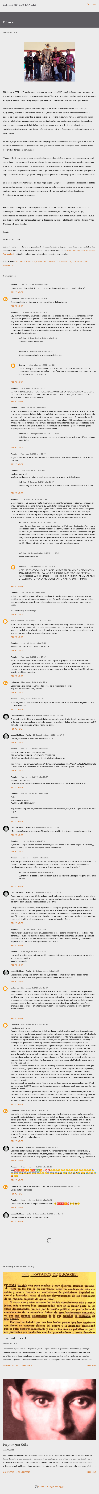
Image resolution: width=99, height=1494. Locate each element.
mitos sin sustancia (19, 5)
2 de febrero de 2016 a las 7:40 (41, 351)
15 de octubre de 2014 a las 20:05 (34, 858)
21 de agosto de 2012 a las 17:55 (42, 522)
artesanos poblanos (24, 262)
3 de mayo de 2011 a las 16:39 (33, 454)
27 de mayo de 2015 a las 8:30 (33, 929)
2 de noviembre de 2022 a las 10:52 (48, 1214)
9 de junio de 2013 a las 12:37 (32, 699)
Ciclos (39, 262)
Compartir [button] (8, 266)
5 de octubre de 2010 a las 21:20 (34, 285)
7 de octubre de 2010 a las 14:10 (34, 298)
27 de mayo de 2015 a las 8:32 (33, 952)
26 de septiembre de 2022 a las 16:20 (36, 1167)
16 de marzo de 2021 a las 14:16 (34, 1110)
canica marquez (17, 621)
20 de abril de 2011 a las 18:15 (33, 407)
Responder (17, 292)
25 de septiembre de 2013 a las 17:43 (48, 715)
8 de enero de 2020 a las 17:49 (41, 482)
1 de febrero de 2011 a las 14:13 (33, 312)
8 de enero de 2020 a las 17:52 (41, 872)
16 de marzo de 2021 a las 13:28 (34, 988)
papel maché (50, 262)
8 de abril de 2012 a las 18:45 (32, 592)
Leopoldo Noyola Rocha (21, 715)
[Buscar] (88, 4)
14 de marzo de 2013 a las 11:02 (34, 682)
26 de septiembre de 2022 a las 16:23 (36, 1200)
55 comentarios (24, 1365)
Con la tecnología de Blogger (51, 1487)
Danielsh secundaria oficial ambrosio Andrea (30, 1186)
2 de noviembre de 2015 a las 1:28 (42, 338)
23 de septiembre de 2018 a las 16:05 (43, 434)
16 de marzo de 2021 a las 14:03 (34, 1025)
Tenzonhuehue (64, 262)
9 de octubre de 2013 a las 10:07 (34, 777)
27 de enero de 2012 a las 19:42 (33, 499)
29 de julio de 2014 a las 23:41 (33, 841)
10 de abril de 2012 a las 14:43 (38, 621)
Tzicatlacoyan (80, 262)
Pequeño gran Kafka (15, 1444)
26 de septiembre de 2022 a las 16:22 (66, 1186)
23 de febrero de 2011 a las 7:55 (33, 388)
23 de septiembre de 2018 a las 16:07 (43, 553)
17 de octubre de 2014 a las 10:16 (47, 892)
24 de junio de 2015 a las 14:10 (46, 971)
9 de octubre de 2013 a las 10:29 (34, 793)
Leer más (91, 1365)
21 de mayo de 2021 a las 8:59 (45, 1147)
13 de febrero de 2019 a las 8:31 (41, 365)
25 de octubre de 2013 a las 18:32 (47, 827)
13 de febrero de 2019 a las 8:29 (41, 566)
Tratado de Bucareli (15, 1338)
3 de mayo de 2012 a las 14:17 (33, 657)
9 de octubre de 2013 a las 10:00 (34, 749)
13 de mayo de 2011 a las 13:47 (33, 470)
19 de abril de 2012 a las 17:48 (33, 643)
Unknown (15, 298)
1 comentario (23, 1472)
